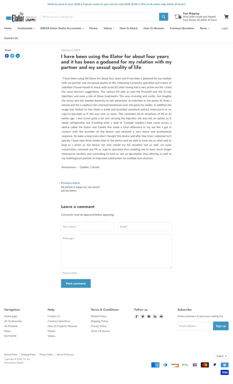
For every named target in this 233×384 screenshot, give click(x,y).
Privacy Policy (99, 326)
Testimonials (25, 28)
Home (8, 28)
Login (225, 28)
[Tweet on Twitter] (12, 56)
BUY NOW (10, 335)
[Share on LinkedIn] (18, 56)
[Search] (163, 17)
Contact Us (11, 38)
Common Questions (182, 28)
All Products (11, 326)
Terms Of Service (100, 330)
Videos (108, 28)
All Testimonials (13, 321)
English (220, 356)
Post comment (76, 283)
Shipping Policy (99, 321)
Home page (10, 316)
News (204, 28)
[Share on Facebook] (7, 56)
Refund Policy (98, 316)
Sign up (221, 326)
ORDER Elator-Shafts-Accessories (61, 28)
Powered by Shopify (14, 362)
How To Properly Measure (62, 326)
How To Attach (129, 28)
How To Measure (153, 28)
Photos (93, 28)
